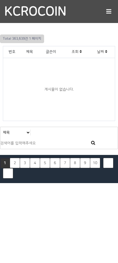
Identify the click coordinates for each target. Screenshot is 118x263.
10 (95, 163)
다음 (108, 163)
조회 (76, 52)
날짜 (101, 52)
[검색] (93, 143)
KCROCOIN (35, 11)
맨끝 (8, 173)
